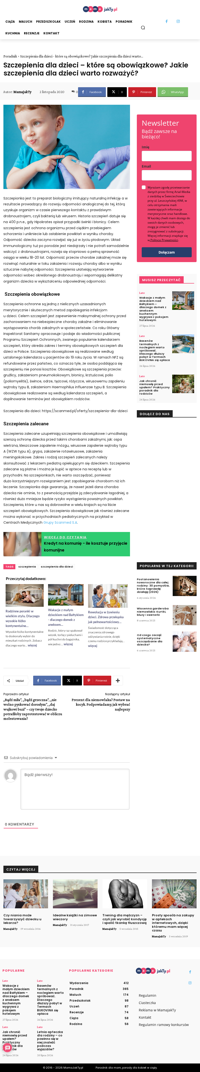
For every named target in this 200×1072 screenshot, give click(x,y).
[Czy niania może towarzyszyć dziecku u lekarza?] (25, 893)
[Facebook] (166, 21)
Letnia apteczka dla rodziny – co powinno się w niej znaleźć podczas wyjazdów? (50, 1041)
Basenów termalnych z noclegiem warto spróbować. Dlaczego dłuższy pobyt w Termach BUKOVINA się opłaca (154, 350)
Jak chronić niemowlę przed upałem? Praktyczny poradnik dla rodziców (154, 387)
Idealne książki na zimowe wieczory (75, 917)
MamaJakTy (22, 92)
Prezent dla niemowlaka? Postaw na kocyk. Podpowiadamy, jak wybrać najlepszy (101, 704)
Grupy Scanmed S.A (60, 522)
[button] (143, 27)
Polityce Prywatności (164, 240)
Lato (142, 292)
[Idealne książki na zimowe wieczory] (75, 893)
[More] (118, 680)
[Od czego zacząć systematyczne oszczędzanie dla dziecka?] (185, 642)
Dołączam (167, 252)
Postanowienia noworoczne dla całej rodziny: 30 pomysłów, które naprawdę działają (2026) (153, 585)
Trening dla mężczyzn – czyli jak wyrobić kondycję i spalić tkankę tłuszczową (124, 919)
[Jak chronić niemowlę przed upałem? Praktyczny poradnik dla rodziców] (183, 384)
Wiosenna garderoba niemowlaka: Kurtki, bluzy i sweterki (153, 612)
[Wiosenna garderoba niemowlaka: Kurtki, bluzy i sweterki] (185, 615)
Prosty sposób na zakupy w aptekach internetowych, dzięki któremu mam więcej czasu (173, 923)
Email (146, 166)
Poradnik (10, 56)
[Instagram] (178, 21)
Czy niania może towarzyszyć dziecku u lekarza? (22, 919)
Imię (145, 147)
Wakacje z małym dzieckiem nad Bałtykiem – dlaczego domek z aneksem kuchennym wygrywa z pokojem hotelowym (153, 309)
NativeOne (67, 653)
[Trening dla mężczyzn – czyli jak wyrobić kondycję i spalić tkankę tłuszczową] (124, 893)
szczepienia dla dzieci (57, 567)
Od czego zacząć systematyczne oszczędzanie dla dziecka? (149, 640)
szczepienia (27, 567)
